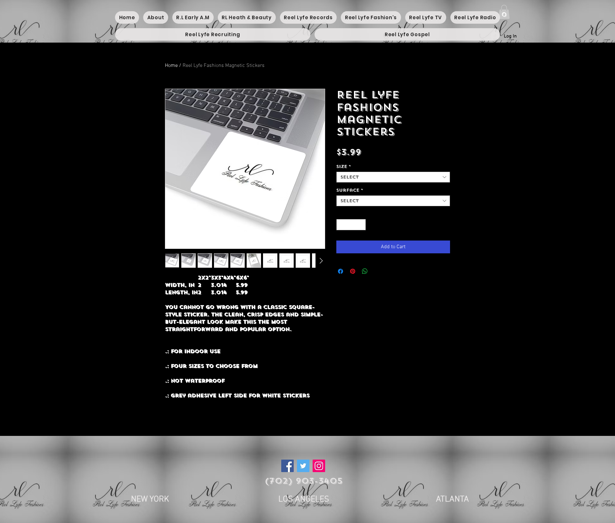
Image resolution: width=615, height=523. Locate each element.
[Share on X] (377, 271)
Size (343, 166)
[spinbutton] (351, 224)
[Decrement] (341, 224)
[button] (504, 12)
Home (171, 65)
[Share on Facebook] (340, 271)
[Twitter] (303, 466)
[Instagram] (319, 466)
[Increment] (361, 224)
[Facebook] (287, 466)
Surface (349, 190)
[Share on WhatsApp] (365, 271)
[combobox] (393, 177)
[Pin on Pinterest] (353, 271)
